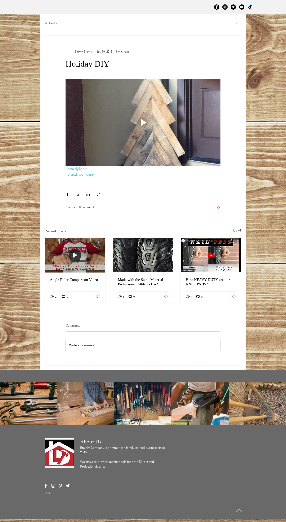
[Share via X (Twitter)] (78, 194)
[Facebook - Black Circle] (216, 7)
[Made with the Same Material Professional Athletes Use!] (143, 255)
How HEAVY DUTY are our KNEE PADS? (208, 282)
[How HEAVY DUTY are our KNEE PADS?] (211, 255)
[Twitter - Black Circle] (233, 7)
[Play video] (143, 122)
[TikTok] (250, 7)
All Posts (51, 23)
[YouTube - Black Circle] (241, 7)
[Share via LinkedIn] (88, 194)
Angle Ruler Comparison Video (74, 280)
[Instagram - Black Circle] (225, 7)
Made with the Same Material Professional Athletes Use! (140, 282)
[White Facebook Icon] (45, 485)
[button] (236, 22)
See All (236, 230)
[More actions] (217, 51)
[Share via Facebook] (68, 194)
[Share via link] (98, 194)
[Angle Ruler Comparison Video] (75, 255)
